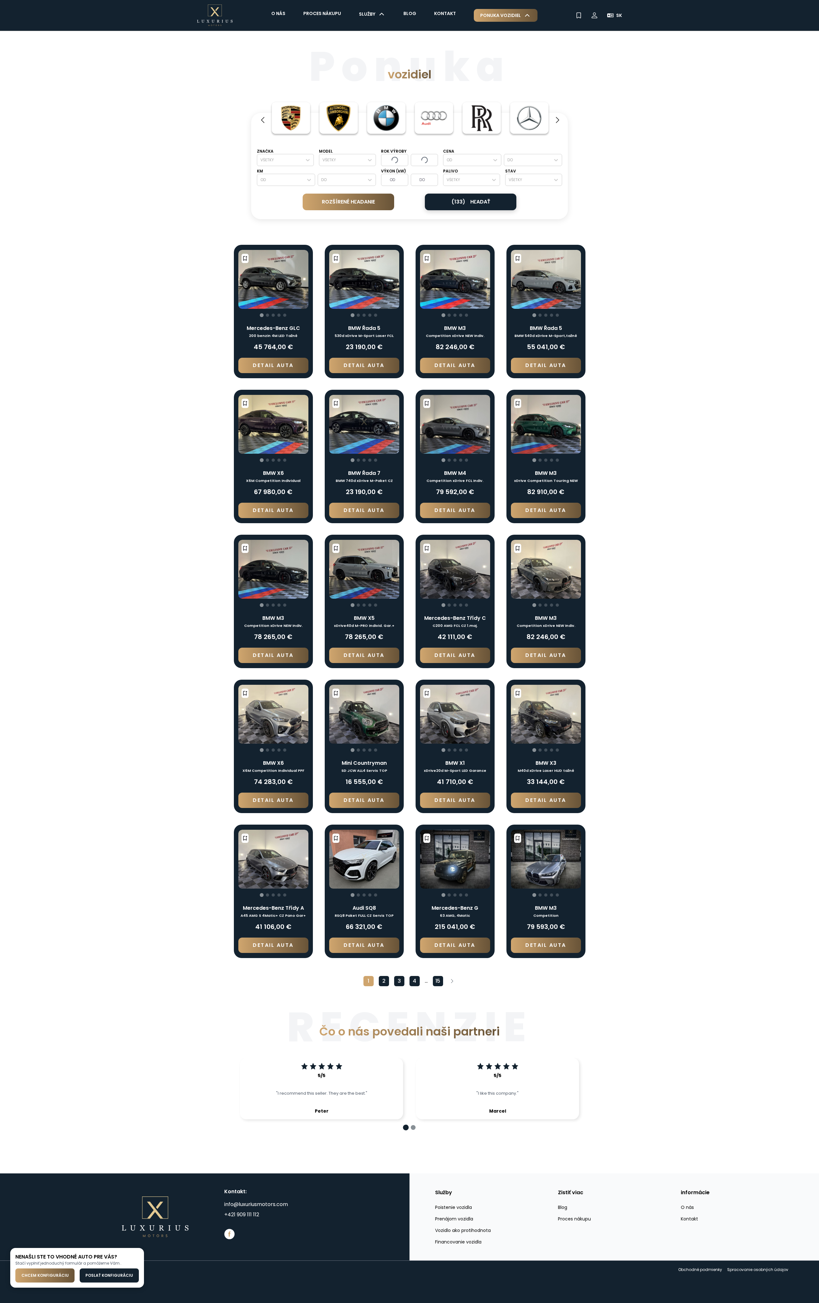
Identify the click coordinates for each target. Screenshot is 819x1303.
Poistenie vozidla (453, 1207)
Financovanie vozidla (458, 1242)
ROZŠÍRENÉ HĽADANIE (348, 201)
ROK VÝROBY (394, 151)
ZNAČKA (265, 151)
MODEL (326, 151)
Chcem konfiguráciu (45, 1275)
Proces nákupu (322, 13)
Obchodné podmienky (700, 1269)
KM (260, 171)
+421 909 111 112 (241, 1214)
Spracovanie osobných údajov (757, 1269)
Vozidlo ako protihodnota (463, 1230)
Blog (409, 13)
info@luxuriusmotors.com (256, 1204)
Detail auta (273, 365)
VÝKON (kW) (393, 171)
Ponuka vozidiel (500, 15)
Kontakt (445, 13)
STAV (510, 171)
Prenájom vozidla (454, 1219)
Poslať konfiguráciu (109, 1275)
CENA (448, 151)
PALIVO (450, 171)
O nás (278, 13)
